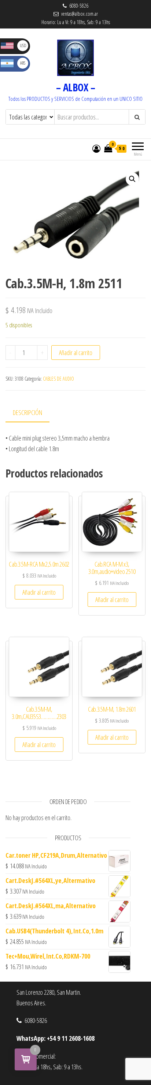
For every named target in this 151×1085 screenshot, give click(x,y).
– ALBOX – (75, 87)
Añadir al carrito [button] (39, 592)
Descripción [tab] (27, 412)
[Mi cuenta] (96, 148)
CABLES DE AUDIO (58, 378)
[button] (132, 179)
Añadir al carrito (75, 352)
